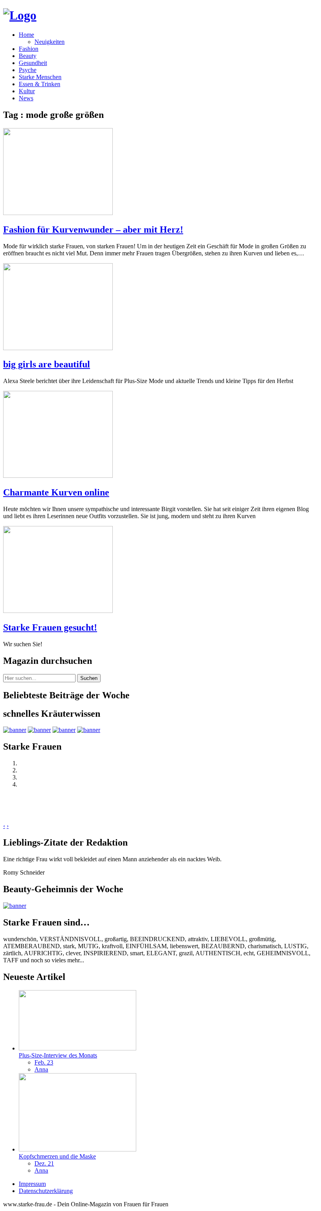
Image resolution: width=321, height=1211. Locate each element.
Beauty (27, 55)
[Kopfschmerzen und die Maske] (77, 1149)
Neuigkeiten (49, 41)
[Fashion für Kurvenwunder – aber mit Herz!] (58, 213)
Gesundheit (33, 63)
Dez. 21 (44, 1163)
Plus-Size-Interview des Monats (58, 1055)
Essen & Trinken (39, 84)
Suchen (88, 678)
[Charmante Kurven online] (58, 475)
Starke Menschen (40, 77)
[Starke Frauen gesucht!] (58, 610)
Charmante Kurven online (56, 492)
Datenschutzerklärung (46, 1191)
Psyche (27, 70)
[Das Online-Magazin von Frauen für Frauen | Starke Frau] (19, 15)
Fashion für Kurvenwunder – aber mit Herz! (93, 229)
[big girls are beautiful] (58, 348)
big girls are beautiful (46, 364)
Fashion (28, 48)
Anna (41, 1069)
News (26, 98)
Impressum (32, 1183)
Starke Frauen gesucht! (50, 627)
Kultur (27, 91)
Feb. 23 (43, 1062)
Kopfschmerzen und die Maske (57, 1156)
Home (26, 34)
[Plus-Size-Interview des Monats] (77, 1048)
